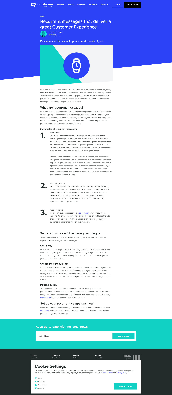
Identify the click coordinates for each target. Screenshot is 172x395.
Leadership (99, 358)
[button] (60, 5)
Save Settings (125, 386)
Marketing (41, 388)
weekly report (83, 213)
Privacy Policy (121, 373)
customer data (46, 298)
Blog (42, 16)
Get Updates (123, 336)
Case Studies (57, 358)
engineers (44, 311)
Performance (42, 385)
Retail (75, 358)
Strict (40, 378)
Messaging (35, 358)
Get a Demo (133, 5)
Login (118, 5)
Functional (41, 382)
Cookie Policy (107, 373)
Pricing (70, 5)
